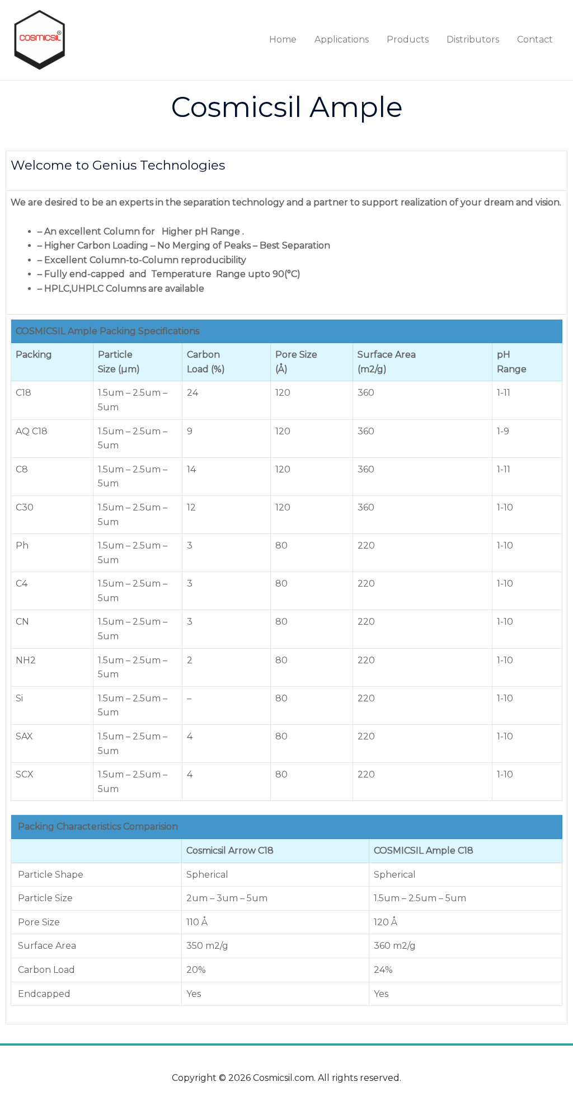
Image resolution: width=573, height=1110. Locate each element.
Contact (535, 39)
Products (408, 39)
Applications (341, 39)
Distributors (473, 39)
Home (283, 39)
